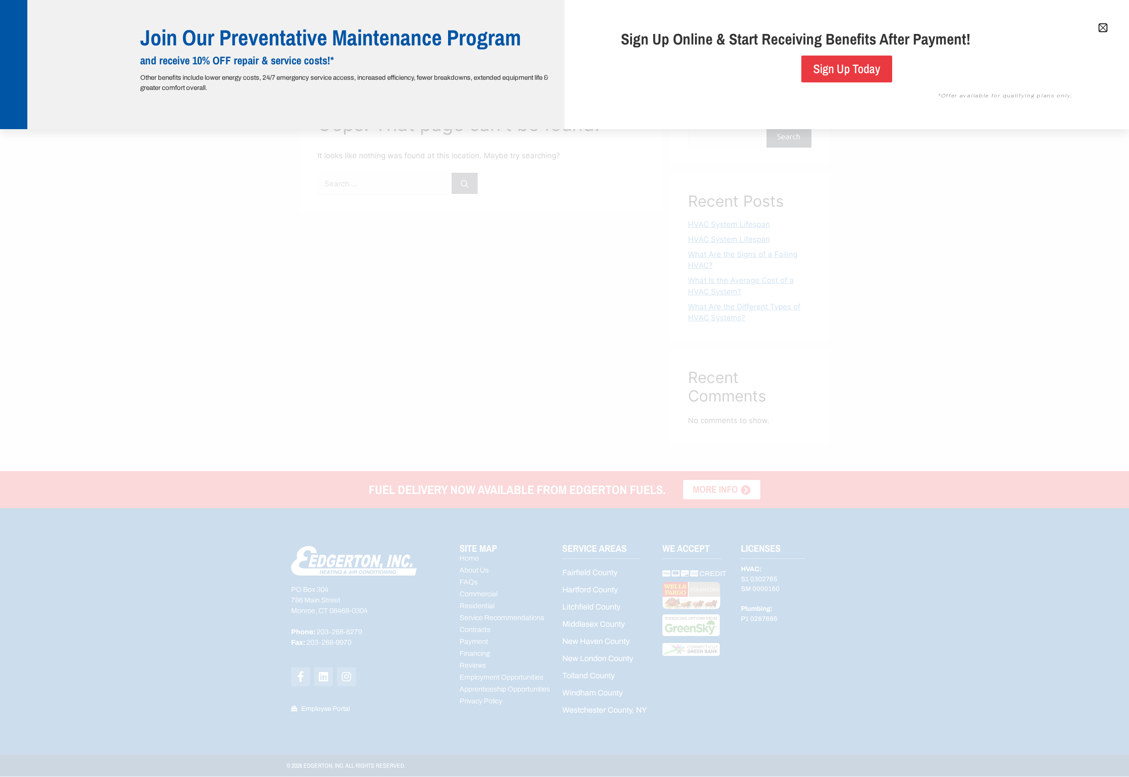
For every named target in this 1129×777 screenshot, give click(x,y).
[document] (564, 388)
